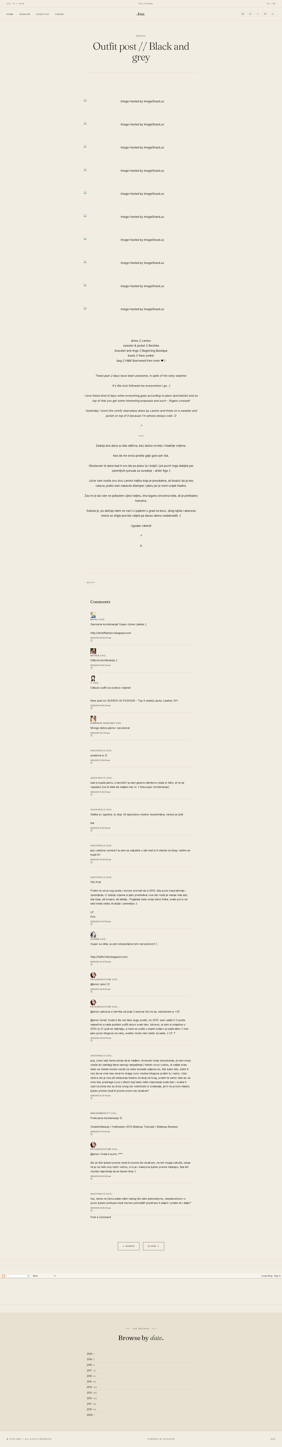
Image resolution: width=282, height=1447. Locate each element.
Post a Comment (100, 1217)
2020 (90, 1353)
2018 (91, 1364)
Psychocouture (100, 979)
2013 (92, 1392)
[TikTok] (257, 14)
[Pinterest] (250, 14)
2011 (91, 1403)
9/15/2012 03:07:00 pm (100, 921)
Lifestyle (42, 14)
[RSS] (272, 14)
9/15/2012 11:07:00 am (100, 733)
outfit (141, 36)
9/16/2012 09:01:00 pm (100, 1176)
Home (10, 14)
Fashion (25, 14)
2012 (92, 1398)
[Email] (265, 14)
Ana (141, 14)
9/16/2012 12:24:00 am (100, 1095)
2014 (92, 1387)
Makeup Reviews (167, 1126)
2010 (91, 1409)
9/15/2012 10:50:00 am (100, 665)
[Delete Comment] (141, 640)
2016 (91, 1376)
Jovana (95, 939)
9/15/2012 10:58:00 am (100, 705)
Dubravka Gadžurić (102, 723)
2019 (90, 1359)
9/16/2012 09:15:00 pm (100, 1208)
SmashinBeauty (100, 1126)
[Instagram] (242, 14)
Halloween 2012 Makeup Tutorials (133, 1126)
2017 (91, 1370)
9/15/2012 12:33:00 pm (100, 828)
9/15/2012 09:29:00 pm (100, 1038)
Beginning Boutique (154, 350)
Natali (94, 619)
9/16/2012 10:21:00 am (100, 1131)
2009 (91, 1414)
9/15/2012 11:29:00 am (100, 760)
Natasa (94, 655)
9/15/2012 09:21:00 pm (100, 989)
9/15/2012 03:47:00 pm (100, 962)
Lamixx (146, 340)
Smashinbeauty (100, 1113)
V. (91, 683)
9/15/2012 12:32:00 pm (100, 792)
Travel (59, 14)
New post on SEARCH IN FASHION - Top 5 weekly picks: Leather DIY (134, 700)
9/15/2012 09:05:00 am (100, 638)
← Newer (129, 1246)
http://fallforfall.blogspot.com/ (109, 956)
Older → (153, 1246)
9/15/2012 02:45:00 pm (100, 859)
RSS (273, 1439)
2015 (91, 1381)
